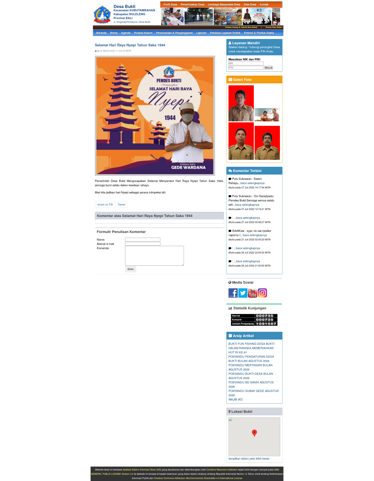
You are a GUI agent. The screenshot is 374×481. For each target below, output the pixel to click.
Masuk (269, 67)
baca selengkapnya (253, 183)
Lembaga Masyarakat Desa (224, 4)
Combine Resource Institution (221, 469)
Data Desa (250, 4)
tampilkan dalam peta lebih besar (248, 458)
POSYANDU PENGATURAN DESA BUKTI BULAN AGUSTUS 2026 (251, 358)
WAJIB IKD (235, 399)
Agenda (126, 33)
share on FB (105, 204)
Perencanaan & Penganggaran (174, 33)
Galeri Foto (242, 79)
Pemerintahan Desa (192, 4)
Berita (113, 33)
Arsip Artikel (243, 335)
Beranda (101, 33)
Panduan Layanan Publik (225, 33)
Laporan (201, 33)
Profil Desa (170, 4)
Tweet (121, 204)
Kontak (264, 4)
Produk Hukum (143, 33)
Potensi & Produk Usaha (259, 33)
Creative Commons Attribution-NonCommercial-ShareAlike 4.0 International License (198, 478)
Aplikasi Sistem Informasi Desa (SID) (142, 469)
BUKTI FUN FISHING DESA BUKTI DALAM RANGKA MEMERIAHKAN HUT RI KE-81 (251, 348)
